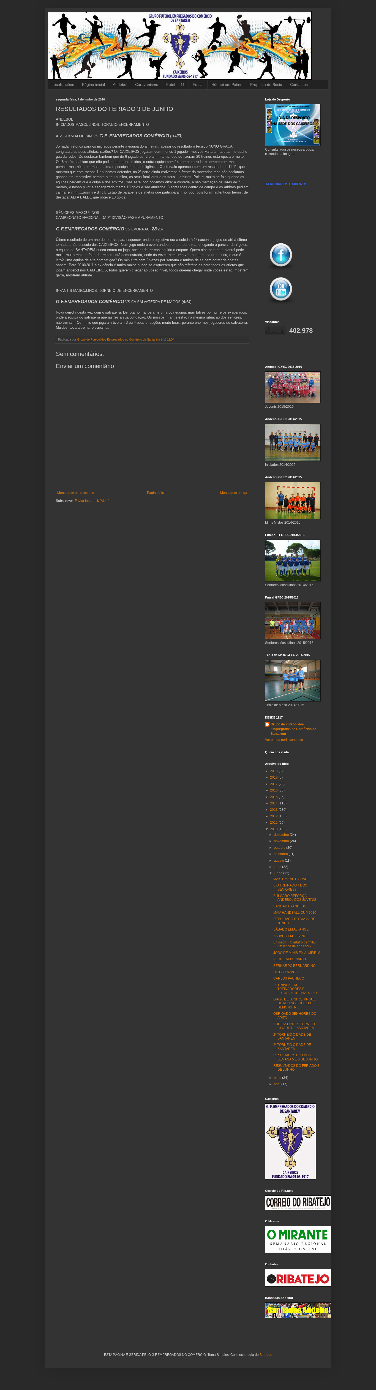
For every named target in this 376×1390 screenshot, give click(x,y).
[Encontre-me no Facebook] (281, 271)
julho (278, 867)
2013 (274, 810)
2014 (274, 803)
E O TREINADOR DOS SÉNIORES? (290, 887)
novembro (282, 841)
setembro (281, 854)
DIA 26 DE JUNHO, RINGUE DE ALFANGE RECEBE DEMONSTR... (294, 1003)
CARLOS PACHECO (288, 978)
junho (278, 873)
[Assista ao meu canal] (281, 305)
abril (277, 1084)
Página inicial (93, 84)
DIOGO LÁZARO (285, 972)
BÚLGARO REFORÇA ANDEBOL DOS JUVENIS (294, 898)
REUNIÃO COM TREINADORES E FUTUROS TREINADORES (295, 989)
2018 (274, 777)
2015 (274, 797)
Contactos (299, 84)
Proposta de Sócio (266, 84)
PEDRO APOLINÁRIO (289, 959)
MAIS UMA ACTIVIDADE (291, 879)
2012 (274, 816)
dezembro (282, 835)
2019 (274, 771)
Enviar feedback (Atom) (92, 501)
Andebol (120, 84)
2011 (274, 823)
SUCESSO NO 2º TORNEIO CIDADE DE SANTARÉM (294, 1026)
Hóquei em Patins (226, 84)
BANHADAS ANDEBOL (290, 906)
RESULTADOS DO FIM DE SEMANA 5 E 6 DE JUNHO (295, 1057)
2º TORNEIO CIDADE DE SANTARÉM (292, 1036)
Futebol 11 (175, 84)
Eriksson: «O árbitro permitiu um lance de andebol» (294, 944)
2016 (274, 790)
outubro (280, 848)
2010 (274, 829)
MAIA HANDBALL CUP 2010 (294, 913)
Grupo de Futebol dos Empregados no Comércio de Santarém (293, 729)
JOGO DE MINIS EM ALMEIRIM (296, 953)
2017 (274, 784)
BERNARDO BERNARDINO (294, 966)
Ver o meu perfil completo (284, 740)
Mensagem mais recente (75, 493)
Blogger (265, 1355)
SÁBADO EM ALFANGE (291, 929)
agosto (279, 861)
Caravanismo (146, 84)
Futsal (198, 84)
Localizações (62, 84)
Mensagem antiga (233, 493)
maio (278, 1078)
